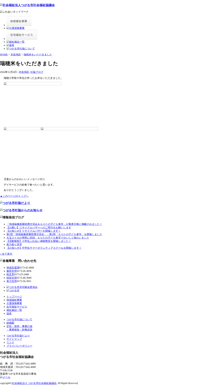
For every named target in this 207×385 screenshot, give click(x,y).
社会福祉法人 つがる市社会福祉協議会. (34, 383)
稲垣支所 (11, 277)
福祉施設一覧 (14, 310)
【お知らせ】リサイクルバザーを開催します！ (33, 231)
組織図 (10, 322)
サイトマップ (14, 339)
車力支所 (11, 281)
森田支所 (11, 271)
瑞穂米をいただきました (38, 54)
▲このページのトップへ (14, 196)
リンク (10, 342)
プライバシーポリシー (19, 345)
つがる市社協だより (18, 335)
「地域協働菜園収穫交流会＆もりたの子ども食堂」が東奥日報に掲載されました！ (54, 224)
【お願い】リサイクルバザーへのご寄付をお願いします (38, 227)
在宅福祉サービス (16, 306)
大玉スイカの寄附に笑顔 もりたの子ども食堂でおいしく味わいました (47, 237)
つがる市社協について (19, 319)
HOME (4, 54)
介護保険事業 (14, 303)
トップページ (14, 296)
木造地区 (16, 54)
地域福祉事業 (14, 300)
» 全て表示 (6, 253)
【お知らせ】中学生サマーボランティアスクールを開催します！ (44, 247)
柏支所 (10, 274)
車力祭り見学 (14, 244)
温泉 (9, 313)
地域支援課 (12, 267)
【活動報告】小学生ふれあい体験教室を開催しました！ (38, 241)
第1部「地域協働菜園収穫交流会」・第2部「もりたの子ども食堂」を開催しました (54, 234)
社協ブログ (36, 72)
